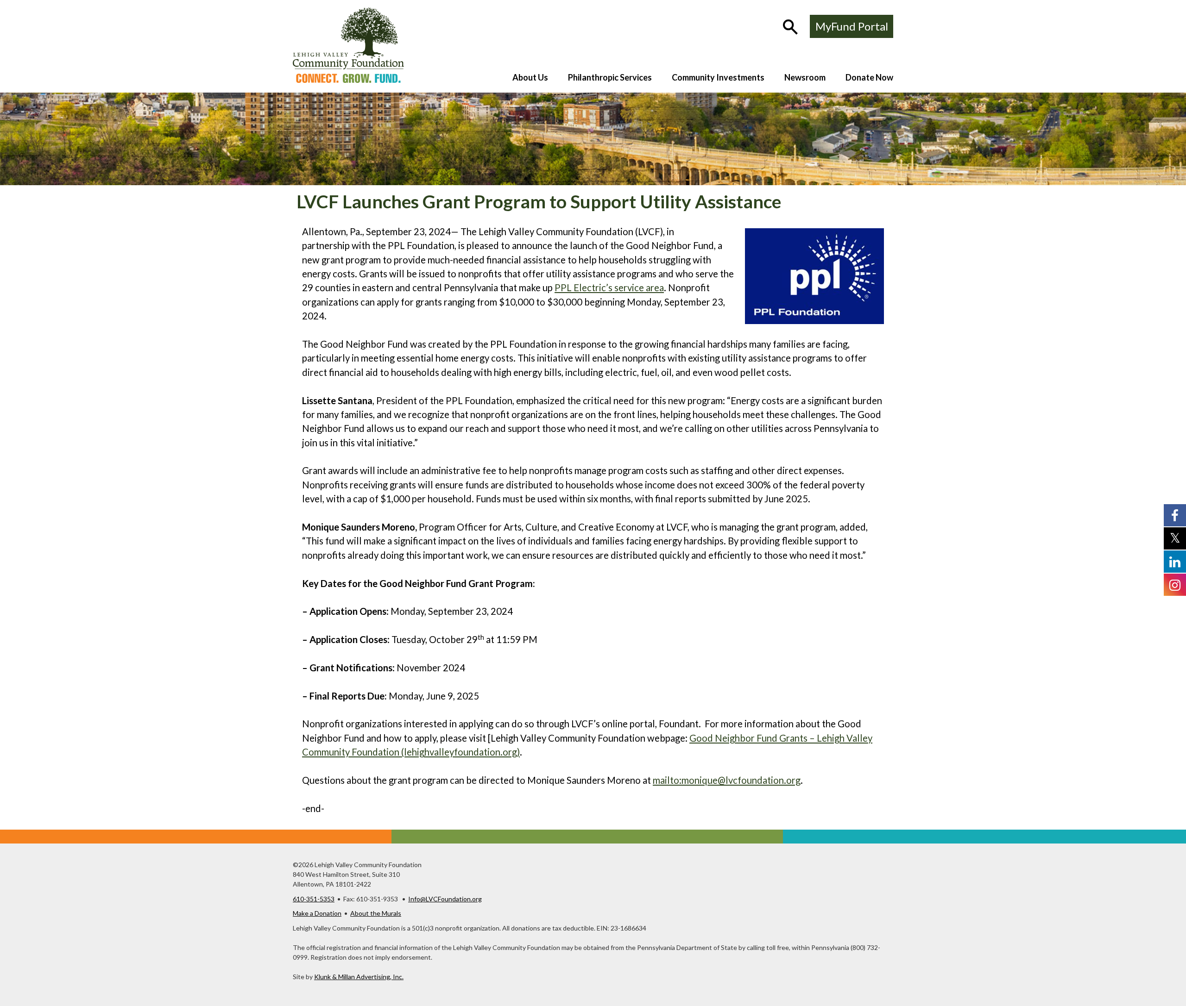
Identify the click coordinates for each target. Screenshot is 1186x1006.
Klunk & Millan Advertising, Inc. (359, 977)
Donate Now (869, 77)
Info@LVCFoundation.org (445, 899)
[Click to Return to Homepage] (348, 79)
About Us (530, 77)
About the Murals (375, 913)
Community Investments (718, 77)
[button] (791, 28)
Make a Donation (317, 913)
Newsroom (805, 77)
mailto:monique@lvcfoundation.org (727, 780)
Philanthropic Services (610, 77)
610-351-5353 (313, 899)
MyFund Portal (851, 26)
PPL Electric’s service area (609, 287)
